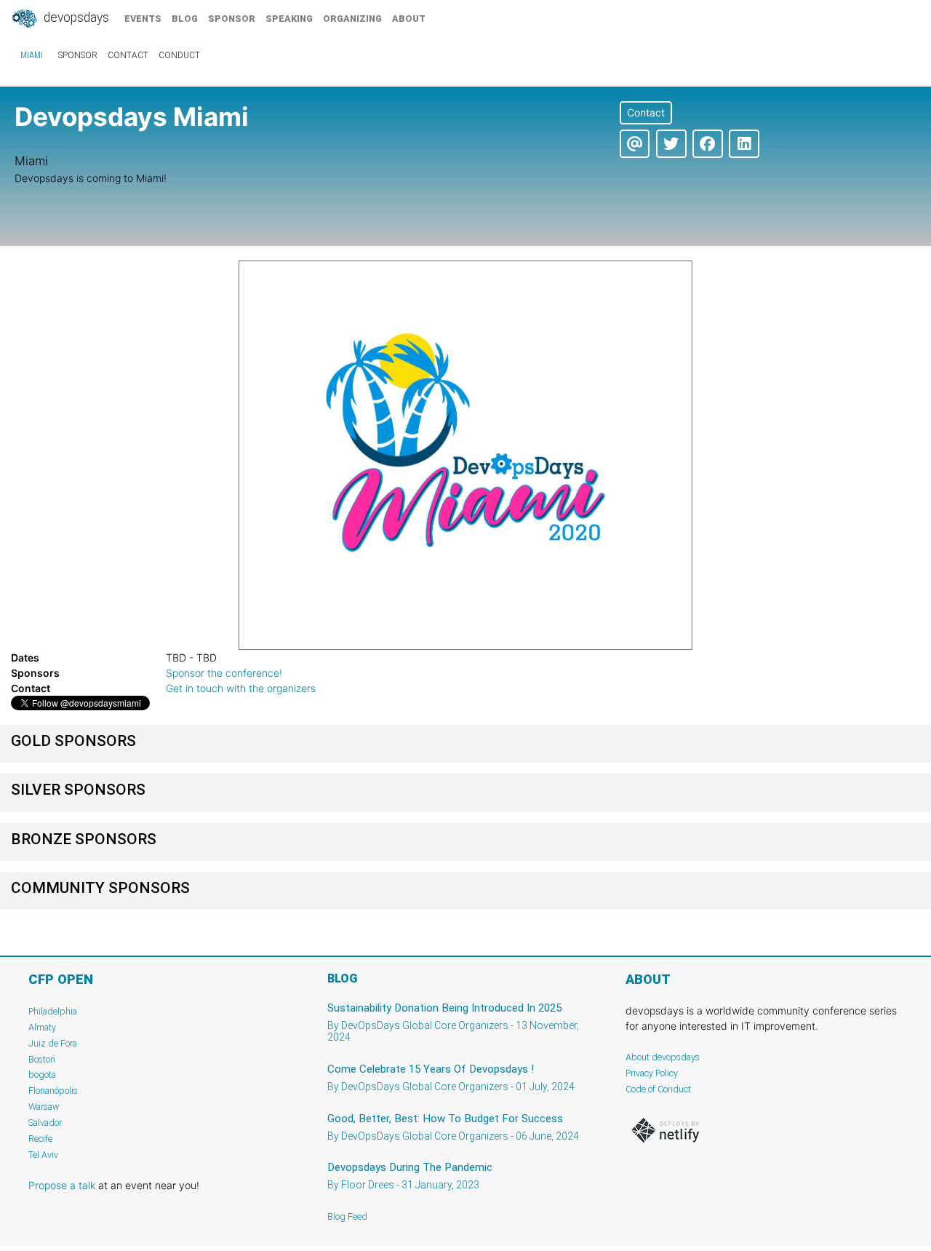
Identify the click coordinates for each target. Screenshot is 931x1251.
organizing (352, 18)
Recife (40, 1138)
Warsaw (44, 1106)
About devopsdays (663, 1057)
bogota (42, 1074)
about (408, 18)
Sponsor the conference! (224, 673)
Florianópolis (53, 1090)
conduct (179, 55)
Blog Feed (347, 1216)
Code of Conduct (658, 1089)
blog (185, 18)
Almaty (42, 1027)
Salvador (45, 1122)
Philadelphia (52, 1011)
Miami (31, 55)
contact (128, 55)
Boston (41, 1059)
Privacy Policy (652, 1073)
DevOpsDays (75, 17)
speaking (289, 18)
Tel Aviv (43, 1154)
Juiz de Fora (52, 1043)
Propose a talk (61, 1185)
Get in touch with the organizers (241, 688)
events (142, 18)
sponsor (231, 18)
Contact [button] (646, 112)
